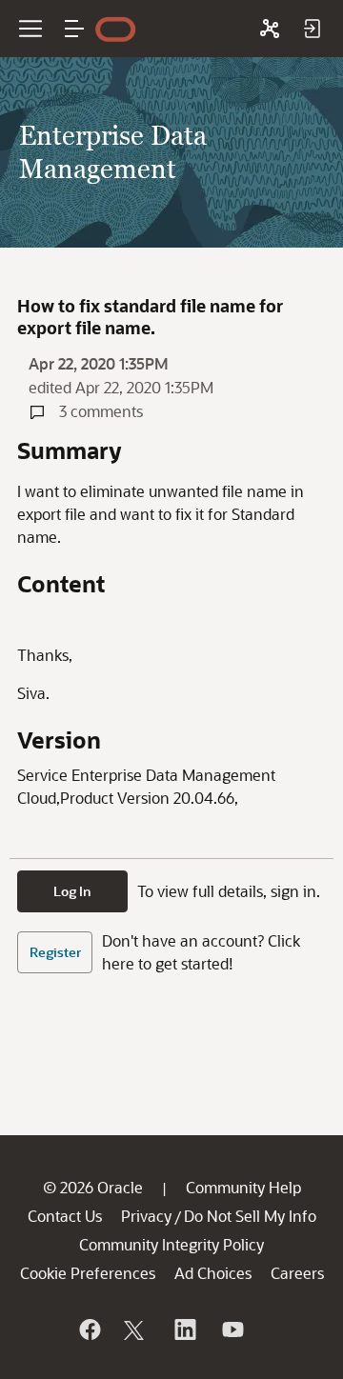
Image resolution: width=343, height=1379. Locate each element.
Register (55, 952)
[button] (74, 29)
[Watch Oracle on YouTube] (231, 1329)
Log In (72, 891)
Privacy (146, 1216)
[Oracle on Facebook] (88, 1329)
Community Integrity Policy (171, 1244)
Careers (297, 1273)
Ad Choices (213, 1273)
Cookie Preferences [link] (87, 1273)
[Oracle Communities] (269, 28)
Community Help (243, 1187)
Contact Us (65, 1216)
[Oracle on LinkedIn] (184, 1329)
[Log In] (312, 28)
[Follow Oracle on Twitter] (136, 1329)
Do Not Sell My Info (250, 1216)
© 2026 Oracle (93, 1187)
